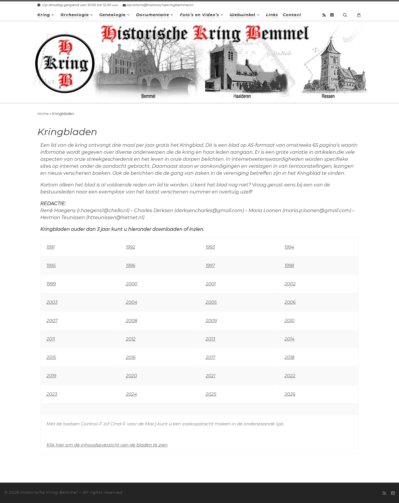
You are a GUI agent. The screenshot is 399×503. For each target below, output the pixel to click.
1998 (289, 265)
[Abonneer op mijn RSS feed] (324, 15)
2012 (131, 339)
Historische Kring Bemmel (49, 492)
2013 (210, 339)
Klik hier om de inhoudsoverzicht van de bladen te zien (107, 445)
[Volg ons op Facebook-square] (332, 15)
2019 (51, 375)
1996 (130, 265)
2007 (52, 320)
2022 (289, 375)
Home (42, 113)
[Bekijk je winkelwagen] (359, 15)
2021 (210, 375)
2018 (289, 357)
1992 (130, 247)
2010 (289, 320)
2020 (131, 375)
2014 (289, 339)
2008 (131, 320)
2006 (290, 302)
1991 (50, 247)
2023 (51, 394)
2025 (211, 394)
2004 (131, 302)
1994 (289, 247)
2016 (131, 357)
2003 (52, 302)
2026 (289, 394)
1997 (210, 265)
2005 (211, 302)
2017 (210, 357)
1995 (51, 265)
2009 (211, 320)
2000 (131, 284)
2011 (50, 339)
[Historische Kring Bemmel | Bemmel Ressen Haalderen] (199, 61)
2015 (51, 357)
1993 (210, 247)
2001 (211, 284)
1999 (51, 284)
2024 (131, 394)
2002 (290, 284)
